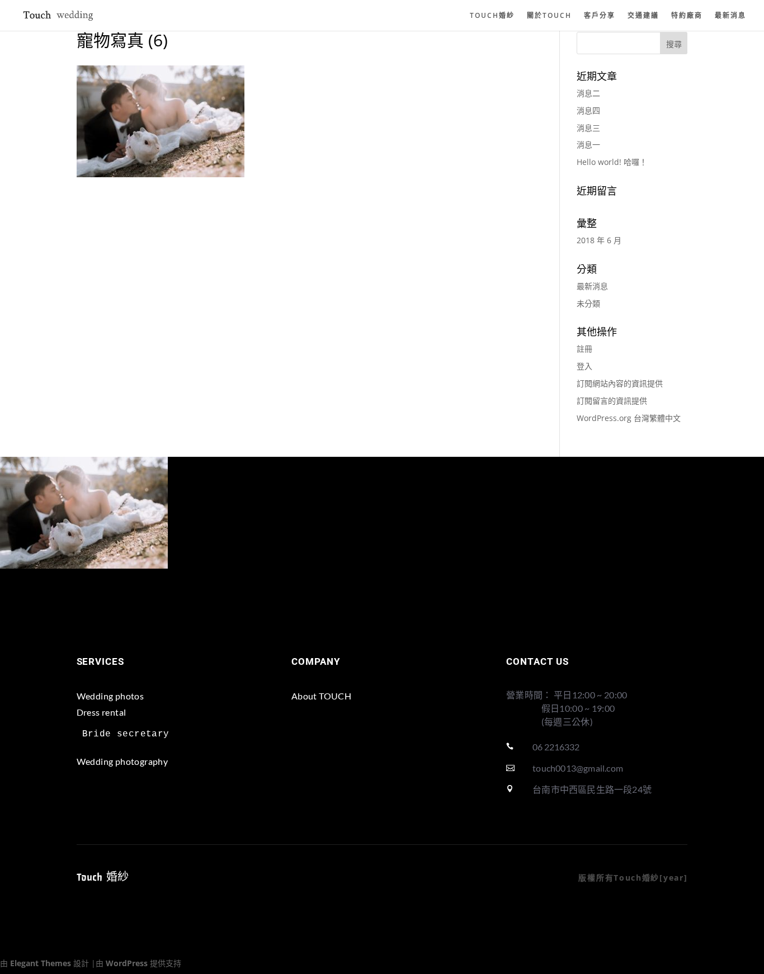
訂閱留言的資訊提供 (612, 400)
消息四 (588, 110)
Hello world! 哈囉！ (612, 162)
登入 (584, 366)
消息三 (588, 127)
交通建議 (643, 16)
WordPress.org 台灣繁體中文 (629, 418)
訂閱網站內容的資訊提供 (620, 383)
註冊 (584, 348)
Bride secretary (125, 734)
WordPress (127, 963)
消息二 (588, 93)
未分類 (588, 303)
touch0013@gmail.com (577, 768)
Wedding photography (122, 761)
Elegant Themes (40, 963)
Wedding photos (110, 696)
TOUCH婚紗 (492, 16)
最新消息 (730, 16)
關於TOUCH (549, 16)
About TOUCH (321, 696)
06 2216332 (555, 746)
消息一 (588, 144)
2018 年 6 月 (599, 240)
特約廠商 (686, 16)
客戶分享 (599, 16)
